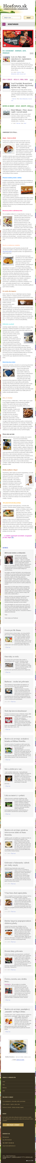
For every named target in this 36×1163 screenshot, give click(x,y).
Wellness (5, 1087)
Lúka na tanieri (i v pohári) (15, 795)
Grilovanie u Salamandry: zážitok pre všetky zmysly (17, 863)
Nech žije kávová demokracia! (16, 711)
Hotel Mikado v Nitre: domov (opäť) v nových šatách (21, 111)
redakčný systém (16, 1157)
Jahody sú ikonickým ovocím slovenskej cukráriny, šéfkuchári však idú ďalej (21, 59)
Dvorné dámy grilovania (14, 951)
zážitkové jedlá (20, 1060)
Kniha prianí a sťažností (13, 1125)
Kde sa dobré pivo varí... (14, 769)
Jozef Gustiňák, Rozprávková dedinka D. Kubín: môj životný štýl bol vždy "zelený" (22, 85)
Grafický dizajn (6, 1157)
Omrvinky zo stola (12, 656)
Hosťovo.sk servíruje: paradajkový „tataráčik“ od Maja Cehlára (17, 1010)
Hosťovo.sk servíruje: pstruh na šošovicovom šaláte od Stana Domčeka (16, 832)
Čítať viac (18, 72)
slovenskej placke (7, 251)
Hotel (21, 98)
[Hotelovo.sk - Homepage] (15, 7)
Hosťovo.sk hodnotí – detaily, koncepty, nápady (17, 106)
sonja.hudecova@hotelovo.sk (9, 1145)
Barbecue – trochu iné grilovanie (17, 681)
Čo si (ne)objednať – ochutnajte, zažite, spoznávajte (14, 1101)
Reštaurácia (13, 74)
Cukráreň (19, 74)
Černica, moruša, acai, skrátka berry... (16, 980)
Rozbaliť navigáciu (13, 24)
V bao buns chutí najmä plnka (16, 893)
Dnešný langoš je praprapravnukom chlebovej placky (18, 922)
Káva (4, 1084)
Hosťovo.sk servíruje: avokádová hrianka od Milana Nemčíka (17, 739)
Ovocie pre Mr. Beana (13, 630)
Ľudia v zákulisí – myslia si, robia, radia (15, 79)
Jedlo (22, 74)
